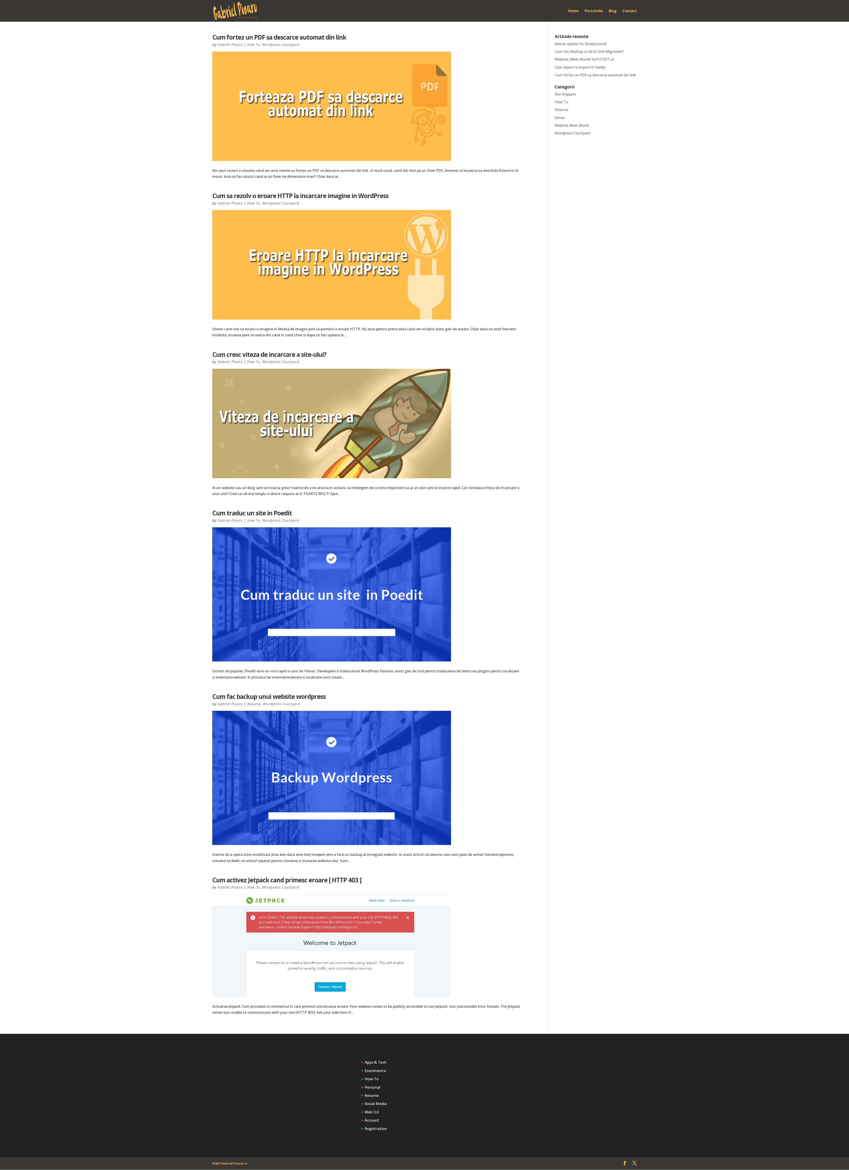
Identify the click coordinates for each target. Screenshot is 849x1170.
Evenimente (375, 1070)
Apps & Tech (375, 1062)
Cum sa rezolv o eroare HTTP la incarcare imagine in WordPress (300, 195)
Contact (629, 11)
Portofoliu (594, 11)
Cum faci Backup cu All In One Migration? (589, 51)
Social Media (376, 1103)
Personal (372, 1087)
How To (253, 44)
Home (573, 11)
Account (372, 1120)
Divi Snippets (565, 94)
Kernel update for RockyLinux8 (580, 43)
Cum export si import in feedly (580, 67)
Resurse (254, 704)
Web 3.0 (372, 1112)
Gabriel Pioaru (230, 44)
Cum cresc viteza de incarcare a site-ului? (269, 354)
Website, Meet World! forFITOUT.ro (584, 59)
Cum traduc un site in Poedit (252, 513)
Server (560, 117)
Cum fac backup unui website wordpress (269, 696)
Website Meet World (572, 125)
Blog (613, 11)
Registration (376, 1128)
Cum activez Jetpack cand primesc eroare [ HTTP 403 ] (286, 880)
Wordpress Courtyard (280, 44)
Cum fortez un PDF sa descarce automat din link (279, 37)
